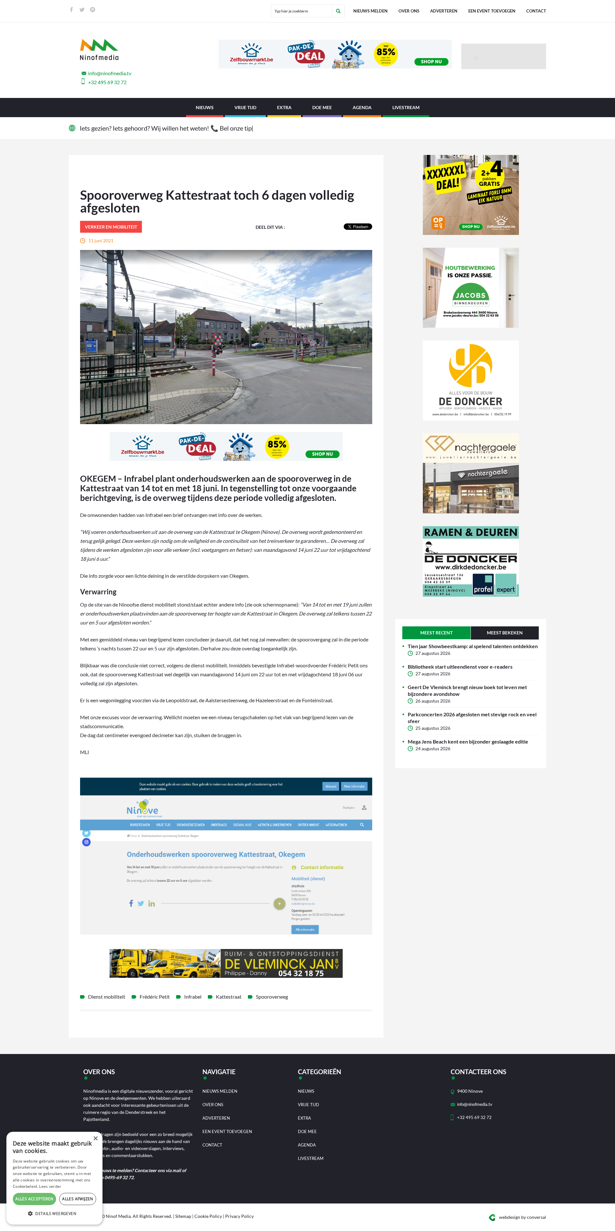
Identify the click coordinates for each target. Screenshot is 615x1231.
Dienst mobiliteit (106, 997)
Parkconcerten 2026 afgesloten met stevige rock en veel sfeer (472, 717)
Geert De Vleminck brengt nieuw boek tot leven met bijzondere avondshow (467, 690)
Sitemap (183, 1216)
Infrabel (192, 997)
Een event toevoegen (491, 10)
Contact (536, 10)
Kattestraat (229, 997)
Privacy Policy (239, 1216)
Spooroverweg (272, 997)
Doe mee (322, 107)
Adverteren (443, 10)
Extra (284, 107)
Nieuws (205, 107)
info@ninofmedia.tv (109, 73)
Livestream (406, 107)
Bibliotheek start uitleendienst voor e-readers (460, 667)
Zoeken (338, 10)
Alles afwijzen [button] (77, 1199)
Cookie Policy (208, 1216)
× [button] (95, 1138)
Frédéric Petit (155, 997)
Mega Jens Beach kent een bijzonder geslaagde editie (468, 741)
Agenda (362, 107)
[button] (54, 1213)
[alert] (54, 1178)
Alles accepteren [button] (34, 1199)
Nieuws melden (370, 10)
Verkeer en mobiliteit (111, 226)
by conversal (522, 1217)
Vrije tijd (245, 107)
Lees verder (50, 1186)
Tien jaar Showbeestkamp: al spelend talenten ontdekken (473, 646)
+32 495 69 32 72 (107, 82)
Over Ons (408, 10)
